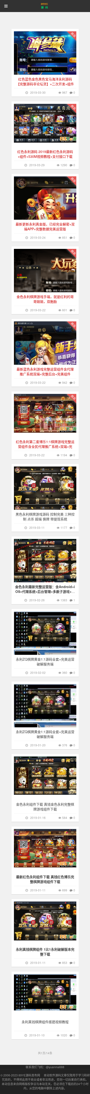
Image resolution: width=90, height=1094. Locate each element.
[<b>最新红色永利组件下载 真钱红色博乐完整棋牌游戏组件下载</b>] (47, 848)
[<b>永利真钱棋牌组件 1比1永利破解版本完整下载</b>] (47, 921)
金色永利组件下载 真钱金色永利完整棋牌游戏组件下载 (45, 806)
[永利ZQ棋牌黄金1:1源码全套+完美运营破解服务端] (47, 645)
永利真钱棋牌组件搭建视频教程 (45, 1021)
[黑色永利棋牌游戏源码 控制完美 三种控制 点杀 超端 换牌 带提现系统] (47, 500)
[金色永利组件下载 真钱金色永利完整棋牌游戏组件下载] (47, 775)
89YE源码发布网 (29, 1075)
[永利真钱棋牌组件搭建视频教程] (47, 992)
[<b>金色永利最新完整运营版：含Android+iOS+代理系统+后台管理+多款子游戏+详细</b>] (47, 572)
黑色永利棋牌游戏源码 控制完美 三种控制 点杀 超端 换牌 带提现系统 (45, 516)
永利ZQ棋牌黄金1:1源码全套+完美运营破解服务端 (45, 661)
